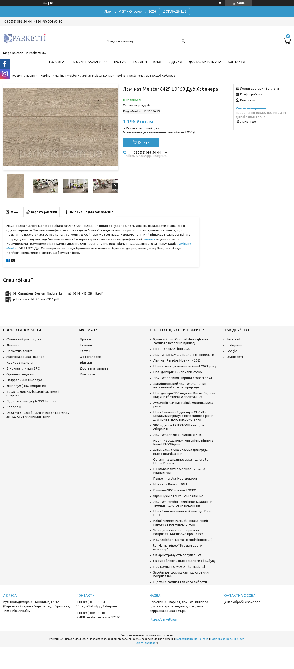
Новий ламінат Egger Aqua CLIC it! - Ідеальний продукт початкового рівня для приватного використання (183, 415)
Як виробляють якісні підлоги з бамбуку (184, 561)
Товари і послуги (86, 61)
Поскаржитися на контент (192, 639)
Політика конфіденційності (227, 639)
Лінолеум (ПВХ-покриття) (26, 386)
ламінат (149, 239)
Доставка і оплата (205, 62)
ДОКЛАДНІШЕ (174, 11)
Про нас (119, 62)
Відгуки (175, 62)
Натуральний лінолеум (24, 380)
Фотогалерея (90, 357)
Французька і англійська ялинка (178, 496)
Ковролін (13, 407)
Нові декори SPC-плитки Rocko (177, 372)
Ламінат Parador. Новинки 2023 (177, 360)
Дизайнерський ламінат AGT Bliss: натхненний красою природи (179, 385)
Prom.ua (168, 635)
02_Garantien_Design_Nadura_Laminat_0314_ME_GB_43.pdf (58, 293)
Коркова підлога (19, 362)
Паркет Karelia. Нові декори (175, 478)
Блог (157, 62)
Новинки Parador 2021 (170, 484)
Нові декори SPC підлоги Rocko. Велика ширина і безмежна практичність (184, 395)
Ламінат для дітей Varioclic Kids (177, 435)
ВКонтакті (235, 357)
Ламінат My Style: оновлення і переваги (183, 354)
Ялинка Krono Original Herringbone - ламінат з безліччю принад (181, 341)
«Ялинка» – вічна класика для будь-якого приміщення (180, 451)
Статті (85, 351)
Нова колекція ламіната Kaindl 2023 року (184, 366)
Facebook (234, 339)
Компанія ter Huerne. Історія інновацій (182, 539)
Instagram (234, 345)
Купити (143, 142)
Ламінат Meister (66, 75)
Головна (56, 62)
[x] (13, 261)
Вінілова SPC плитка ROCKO (174, 490)
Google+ (233, 351)
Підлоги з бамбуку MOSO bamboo (31, 401)
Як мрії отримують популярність (178, 555)
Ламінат (46, 75)
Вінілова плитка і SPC (23, 368)
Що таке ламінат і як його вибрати (180, 582)
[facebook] (8, 261)
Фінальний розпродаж (24, 339)
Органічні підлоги (20, 374)
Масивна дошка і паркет (25, 357)
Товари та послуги (24, 75)
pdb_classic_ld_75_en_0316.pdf (36, 299)
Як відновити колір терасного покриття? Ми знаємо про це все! (178, 532)
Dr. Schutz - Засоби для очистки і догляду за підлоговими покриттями (37, 414)
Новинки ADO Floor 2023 (172, 349)
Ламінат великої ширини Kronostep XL (183, 378)
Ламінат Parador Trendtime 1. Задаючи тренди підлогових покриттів (182, 503)
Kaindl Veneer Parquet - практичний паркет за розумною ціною (180, 522)
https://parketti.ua (163, 619)
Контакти (236, 62)
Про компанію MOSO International (179, 566)
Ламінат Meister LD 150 (96, 75)
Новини (140, 62)
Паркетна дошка (19, 351)
